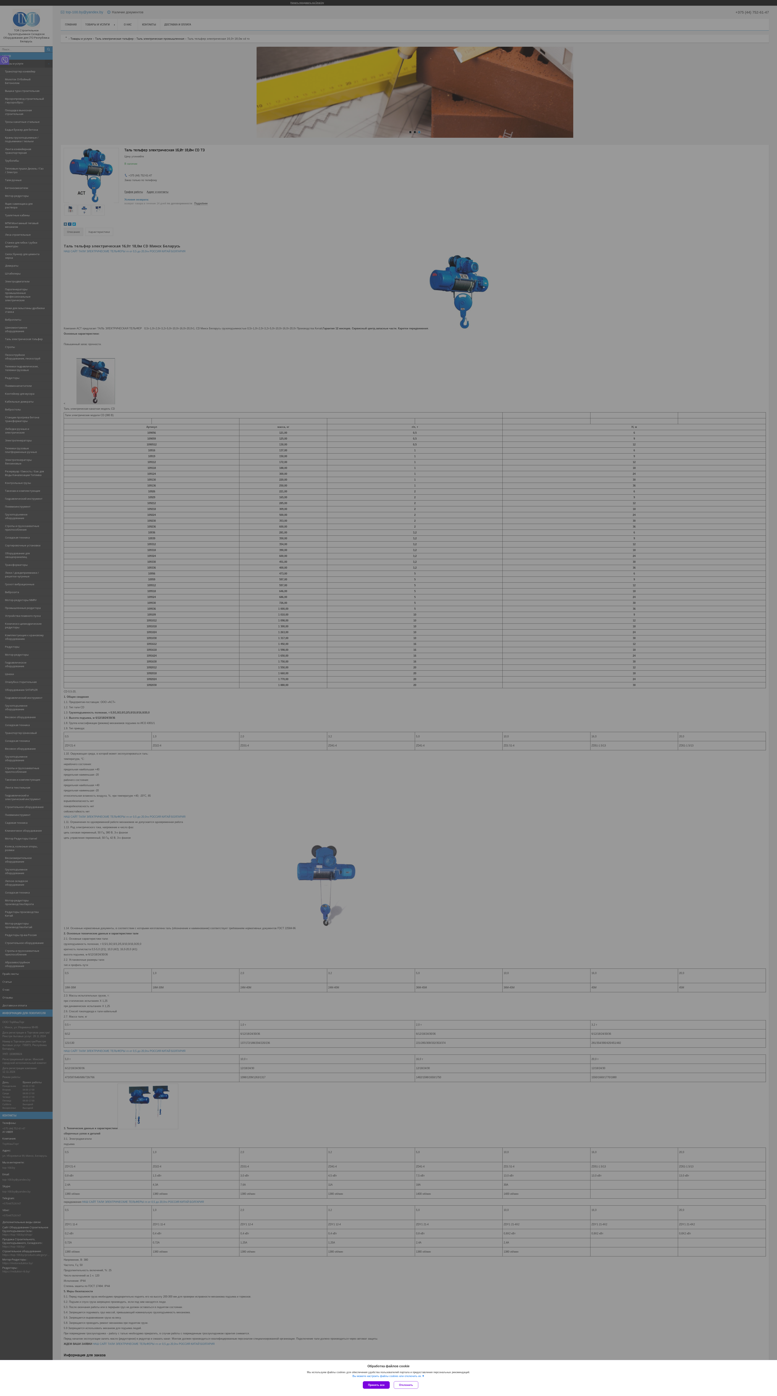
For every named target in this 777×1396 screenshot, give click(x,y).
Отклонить (406, 1384)
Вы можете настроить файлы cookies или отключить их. (387, 1376)
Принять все (376, 1384)
